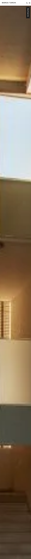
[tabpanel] (15, 279)
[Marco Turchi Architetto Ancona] (9, 2)
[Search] (27, 3)
